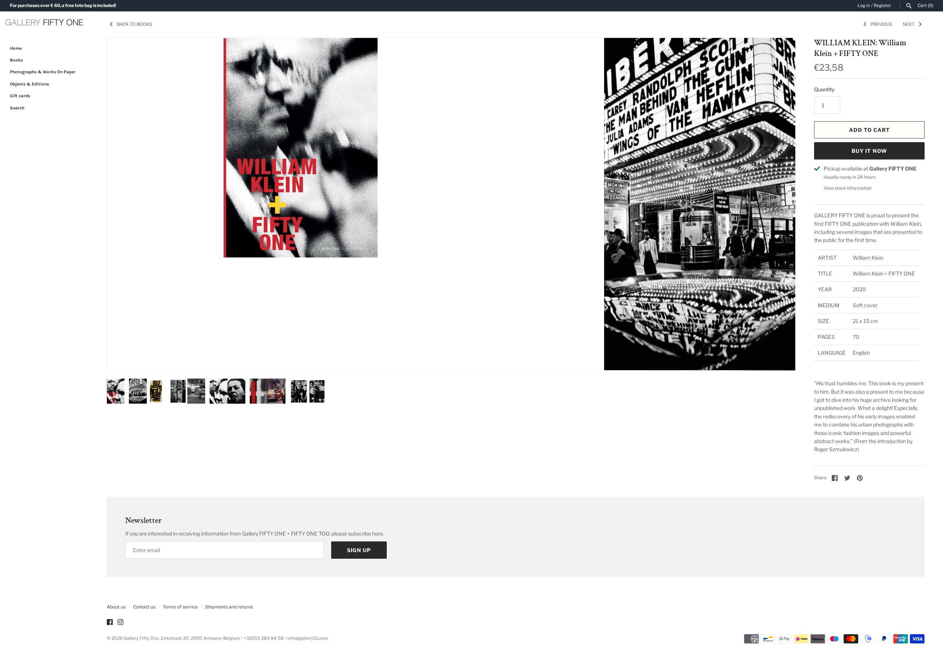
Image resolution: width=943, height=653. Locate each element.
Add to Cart (869, 130)
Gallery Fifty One (141, 638)
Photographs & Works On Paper (43, 71)
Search (17, 107)
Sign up (359, 550)
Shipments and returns (229, 607)
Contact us (144, 607)
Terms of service (180, 607)
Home (16, 48)
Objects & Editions (29, 84)
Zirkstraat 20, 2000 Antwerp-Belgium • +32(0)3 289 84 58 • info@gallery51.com (244, 638)
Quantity (824, 89)
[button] (780, 204)
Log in (864, 5)
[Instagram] (120, 622)
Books (16, 60)
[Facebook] (110, 622)
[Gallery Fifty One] (44, 23)
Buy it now (869, 151)
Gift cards (20, 95)
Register (882, 5)
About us (116, 607)
